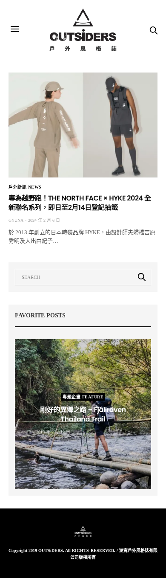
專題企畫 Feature (83, 396)
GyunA (16, 220)
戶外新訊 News (25, 187)
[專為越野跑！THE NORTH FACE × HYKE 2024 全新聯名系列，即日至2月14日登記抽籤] (83, 125)
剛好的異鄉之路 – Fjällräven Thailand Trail (83, 414)
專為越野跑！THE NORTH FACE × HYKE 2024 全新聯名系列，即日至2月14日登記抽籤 (80, 202)
